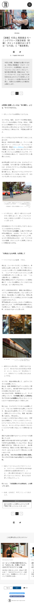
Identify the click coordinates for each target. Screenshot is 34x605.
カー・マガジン (18, 147)
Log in (17, 588)
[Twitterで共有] (20, 52)
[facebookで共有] (14, 52)
